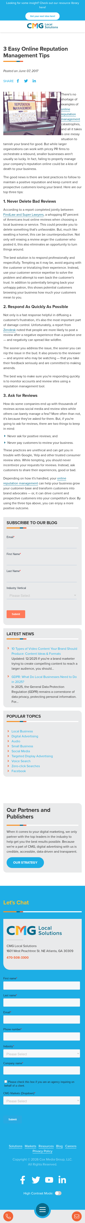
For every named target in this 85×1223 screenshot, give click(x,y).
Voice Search (21, 761)
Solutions (15, 1146)
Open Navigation (42, 1209)
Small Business (22, 746)
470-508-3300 (18, 957)
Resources (46, 1146)
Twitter (26, 81)
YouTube (49, 1180)
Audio (16, 741)
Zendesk (9, 329)
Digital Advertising (25, 736)
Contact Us (77, 1216)
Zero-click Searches (26, 766)
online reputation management (70, 114)
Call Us (8, 1216)
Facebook (18, 81)
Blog (59, 1146)
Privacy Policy (42, 1151)
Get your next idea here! (42, 16)
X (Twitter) (35, 1180)
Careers (70, 1146)
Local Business (22, 731)
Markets (30, 1146)
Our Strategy (25, 862)
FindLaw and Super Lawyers (23, 214)
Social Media (21, 751)
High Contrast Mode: (38, 1193)
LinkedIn (34, 81)
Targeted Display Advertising (32, 756)
